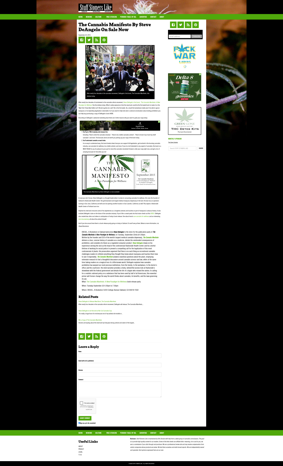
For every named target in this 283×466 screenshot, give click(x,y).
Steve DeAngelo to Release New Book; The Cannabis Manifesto (97, 301)
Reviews (89, 16)
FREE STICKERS (111, 16)
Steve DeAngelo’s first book (131, 102)
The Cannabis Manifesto (150, 237)
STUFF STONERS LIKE (95, 8)
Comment (80, 379)
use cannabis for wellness (141, 216)
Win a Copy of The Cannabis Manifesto (90, 320)
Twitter (89, 40)
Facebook (81, 40)
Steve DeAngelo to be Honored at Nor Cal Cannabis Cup (95, 311)
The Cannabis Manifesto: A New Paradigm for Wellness (107, 281)
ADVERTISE (143, 16)
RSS (96, 40)
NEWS (80, 16)
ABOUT (80, 446)
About (162, 16)
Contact (153, 16)
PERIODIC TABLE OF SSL (128, 16)
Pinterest (104, 40)
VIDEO (152, 213)
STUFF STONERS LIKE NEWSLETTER (185, 32)
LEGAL (80, 452)
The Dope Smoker (173, 142)
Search (201, 148)
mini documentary (83, 219)
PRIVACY (81, 449)
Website (80, 370)
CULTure (98, 16)
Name (79, 351)
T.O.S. (80, 455)
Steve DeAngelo (138, 243)
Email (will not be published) (86, 361)
